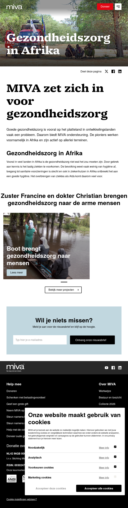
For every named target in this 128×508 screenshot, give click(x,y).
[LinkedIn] (120, 367)
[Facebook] (113, 367)
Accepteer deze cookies (51, 488)
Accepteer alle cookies (98, 488)
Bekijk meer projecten (61, 290)
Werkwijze (105, 391)
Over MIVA (107, 383)
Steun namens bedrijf (19, 417)
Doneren (11, 391)
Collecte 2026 (107, 404)
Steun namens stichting (20, 423)
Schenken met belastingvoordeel (25, 397)
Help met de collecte (18, 429)
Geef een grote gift (17, 404)
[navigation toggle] (118, 6)
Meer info (104, 447)
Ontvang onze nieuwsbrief (90, 340)
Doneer (105, 6)
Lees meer (16, 272)
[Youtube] (106, 367)
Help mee (13, 383)
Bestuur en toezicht (110, 397)
